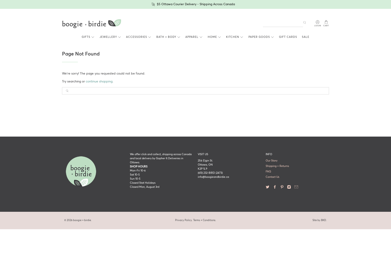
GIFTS (86, 37)
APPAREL (191, 37)
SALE (305, 37)
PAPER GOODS (259, 37)
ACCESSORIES (136, 37)
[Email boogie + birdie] (296, 188)
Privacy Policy (183, 220)
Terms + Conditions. (204, 220)
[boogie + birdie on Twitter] (267, 188)
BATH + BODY (166, 37)
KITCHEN (232, 37)
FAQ (268, 171)
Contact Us (272, 177)
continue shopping (99, 81)
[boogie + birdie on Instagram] (289, 188)
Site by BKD (319, 220)
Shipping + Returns (277, 166)
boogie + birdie (82, 220)
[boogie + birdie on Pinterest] (282, 188)
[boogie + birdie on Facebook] (275, 188)
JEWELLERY (108, 37)
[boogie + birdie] (91, 23)
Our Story (271, 160)
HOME (212, 37)
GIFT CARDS (288, 37)
